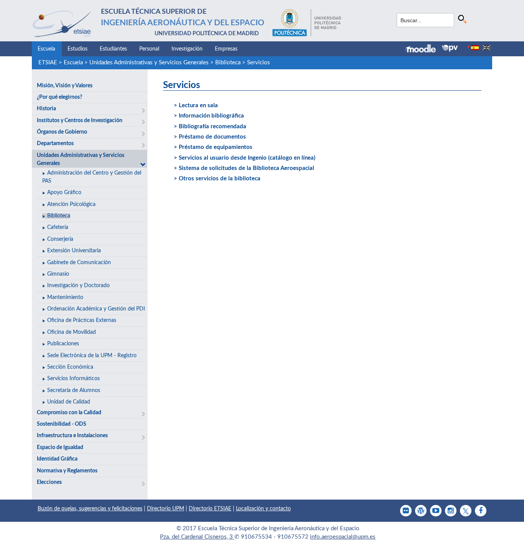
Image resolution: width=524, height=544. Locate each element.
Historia (46, 108)
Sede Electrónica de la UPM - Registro (92, 355)
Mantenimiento (65, 297)
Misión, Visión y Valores (64, 85)
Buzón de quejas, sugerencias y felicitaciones (90, 508)
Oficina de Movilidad (71, 332)
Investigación (187, 49)
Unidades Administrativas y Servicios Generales (149, 62)
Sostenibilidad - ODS (61, 424)
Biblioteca (228, 62)
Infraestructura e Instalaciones (72, 435)
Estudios (77, 49)
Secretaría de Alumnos (73, 390)
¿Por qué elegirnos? (59, 97)
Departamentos (55, 143)
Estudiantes (113, 49)
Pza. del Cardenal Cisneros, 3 (197, 537)
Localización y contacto (263, 508)
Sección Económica (70, 367)
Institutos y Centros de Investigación (79, 120)
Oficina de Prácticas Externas (81, 320)
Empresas (226, 49)
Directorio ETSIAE (210, 508)
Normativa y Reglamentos (67, 471)
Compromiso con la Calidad (69, 412)
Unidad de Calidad (68, 402)
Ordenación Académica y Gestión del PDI (96, 309)
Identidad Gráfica (57, 459)
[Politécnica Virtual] (450, 48)
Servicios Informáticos (73, 378)
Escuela (46, 49)
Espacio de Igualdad (60, 447)
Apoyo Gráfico (64, 192)
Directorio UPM (165, 508)
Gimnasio (58, 274)
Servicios (258, 62)
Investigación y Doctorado (78, 285)
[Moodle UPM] (423, 49)
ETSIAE (47, 62)
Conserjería (60, 239)
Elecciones (49, 482)
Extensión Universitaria (74, 250)
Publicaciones (63, 343)
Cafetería (57, 227)
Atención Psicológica (71, 204)
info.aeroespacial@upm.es (343, 537)
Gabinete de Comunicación (79, 262)
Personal (149, 49)
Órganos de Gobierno (62, 132)
